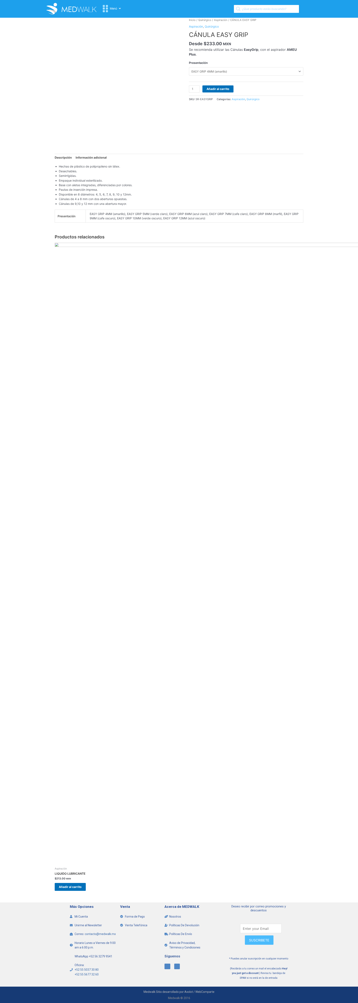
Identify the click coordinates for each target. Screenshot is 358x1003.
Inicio (192, 20)
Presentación (198, 62)
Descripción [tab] (63, 157)
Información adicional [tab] (91, 157)
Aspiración (220, 20)
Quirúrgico (204, 20)
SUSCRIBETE (259, 940)
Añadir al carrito (218, 89)
